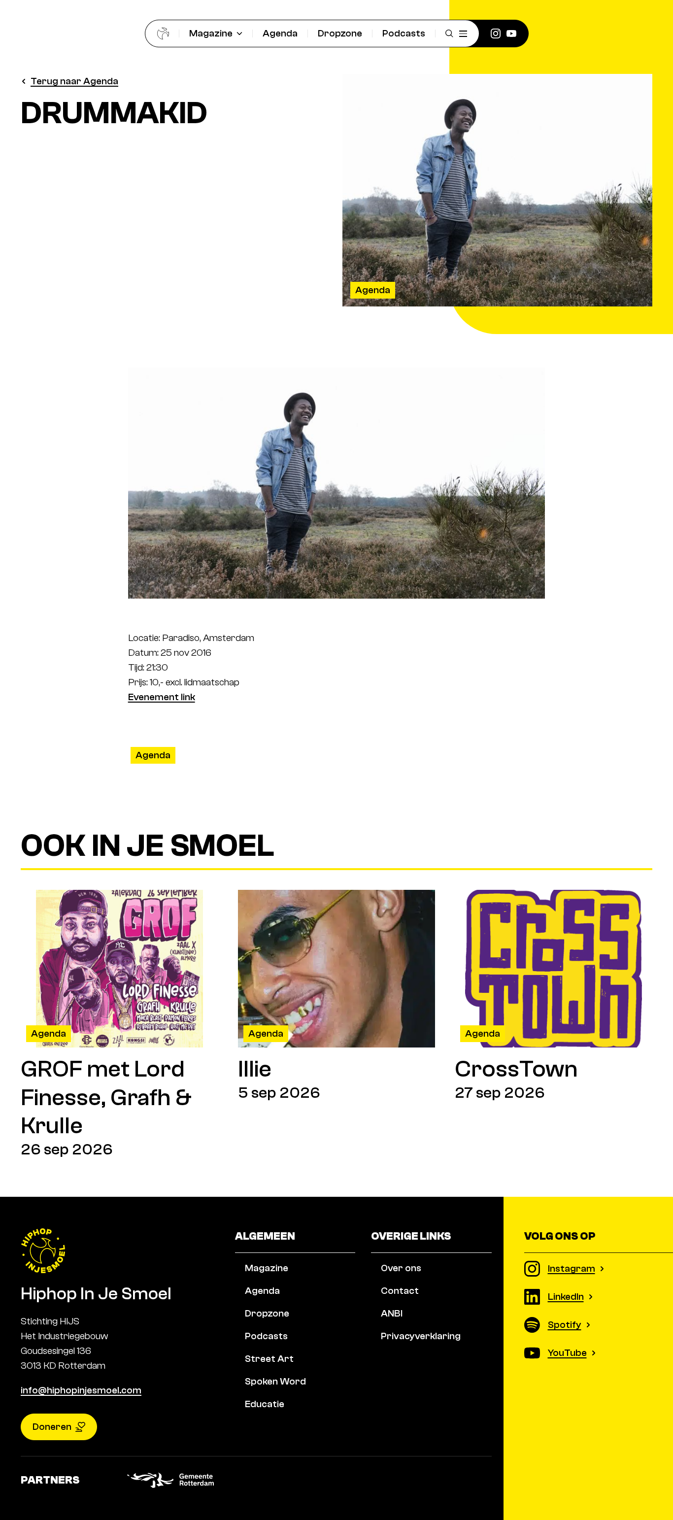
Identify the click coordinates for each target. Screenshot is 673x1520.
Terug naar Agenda (74, 81)
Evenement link (161, 697)
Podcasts (403, 33)
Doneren (52, 1426)
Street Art (269, 1358)
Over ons (401, 1268)
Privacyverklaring (421, 1336)
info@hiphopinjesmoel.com (81, 1390)
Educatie (264, 1404)
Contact (400, 1290)
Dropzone (340, 33)
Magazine (211, 33)
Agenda (280, 33)
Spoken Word (275, 1381)
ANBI (392, 1313)
